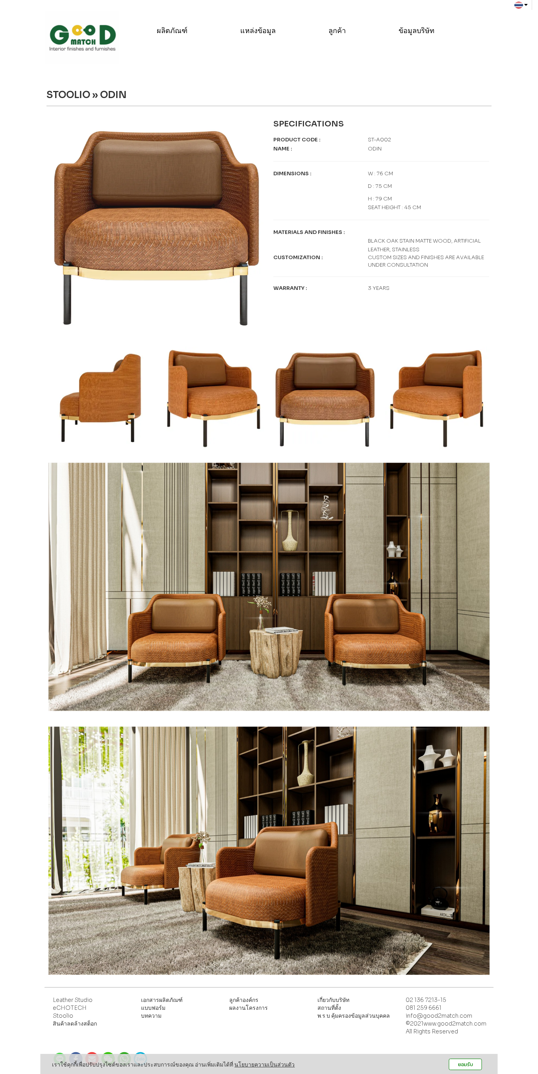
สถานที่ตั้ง (329, 1007)
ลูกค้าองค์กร (243, 1000)
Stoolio (63, 1015)
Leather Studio (73, 1000)
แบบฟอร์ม (153, 1007)
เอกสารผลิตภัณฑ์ (162, 1000)
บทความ (151, 1015)
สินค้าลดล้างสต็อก (75, 1023)
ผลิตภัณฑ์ (173, 30)
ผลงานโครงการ (248, 1007)
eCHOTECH (70, 1007)
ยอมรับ (465, 1064)
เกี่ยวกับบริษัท (333, 1000)
